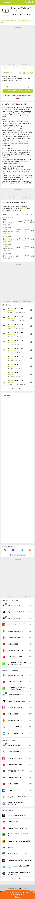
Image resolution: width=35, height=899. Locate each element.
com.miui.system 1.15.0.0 (15, 733)
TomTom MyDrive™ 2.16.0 (15, 332)
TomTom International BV (22, 14)
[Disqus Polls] (17, 421)
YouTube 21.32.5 (13, 644)
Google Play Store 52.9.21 (15, 720)
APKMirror (7, 2)
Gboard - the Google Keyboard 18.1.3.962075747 (17, 803)
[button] (20, 73)
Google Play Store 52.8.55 (15, 650)
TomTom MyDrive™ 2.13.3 (15, 364)
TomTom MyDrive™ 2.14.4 (15, 348)
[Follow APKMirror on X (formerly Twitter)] (5, 551)
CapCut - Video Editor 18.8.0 (16, 605)
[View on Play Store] (24, 73)
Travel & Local (7, 73)
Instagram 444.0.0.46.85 (15, 758)
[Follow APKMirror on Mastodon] (13, 551)
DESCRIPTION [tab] (15, 68)
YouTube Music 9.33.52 (15, 657)
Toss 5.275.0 (11, 847)
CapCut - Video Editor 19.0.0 (16, 618)
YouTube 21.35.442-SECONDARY (18, 828)
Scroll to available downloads (19, 91)
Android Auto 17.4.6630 (15, 727)
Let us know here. (22, 888)
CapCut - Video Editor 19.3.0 (16, 701)
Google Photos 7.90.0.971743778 (18, 797)
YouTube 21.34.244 (13, 784)
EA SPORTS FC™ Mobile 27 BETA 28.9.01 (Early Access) (18, 663)
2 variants (12, 310)
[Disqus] (17, 469)
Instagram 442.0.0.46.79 (15, 707)
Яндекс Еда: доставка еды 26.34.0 (19, 841)
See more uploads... (17, 389)
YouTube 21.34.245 (13, 822)
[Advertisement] (17, 46)
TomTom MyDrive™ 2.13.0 (15, 380)
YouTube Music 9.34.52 (15, 764)
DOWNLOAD (25, 68)
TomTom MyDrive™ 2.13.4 (15, 356)
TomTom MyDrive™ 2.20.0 (15, 308)
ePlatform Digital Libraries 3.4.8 (17, 854)
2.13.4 (7, 217)
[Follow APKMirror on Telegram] (22, 551)
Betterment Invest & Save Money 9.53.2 (20, 860)
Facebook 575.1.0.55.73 (15, 790)
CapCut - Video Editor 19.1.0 (16, 612)
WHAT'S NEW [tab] (5, 68)
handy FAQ (23, 208)
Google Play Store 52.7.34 (15, 631)
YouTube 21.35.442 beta (15, 777)
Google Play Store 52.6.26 (15, 637)
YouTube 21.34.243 (13, 714)
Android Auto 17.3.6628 (15, 695)
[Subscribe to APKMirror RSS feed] (30, 551)
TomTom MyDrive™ (23, 20)
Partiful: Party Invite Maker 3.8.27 (18, 815)
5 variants (12, 342)
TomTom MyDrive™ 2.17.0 (15, 324)
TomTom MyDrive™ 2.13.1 (15, 372)
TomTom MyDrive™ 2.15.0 (15, 340)
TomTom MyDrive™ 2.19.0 (15, 316)
